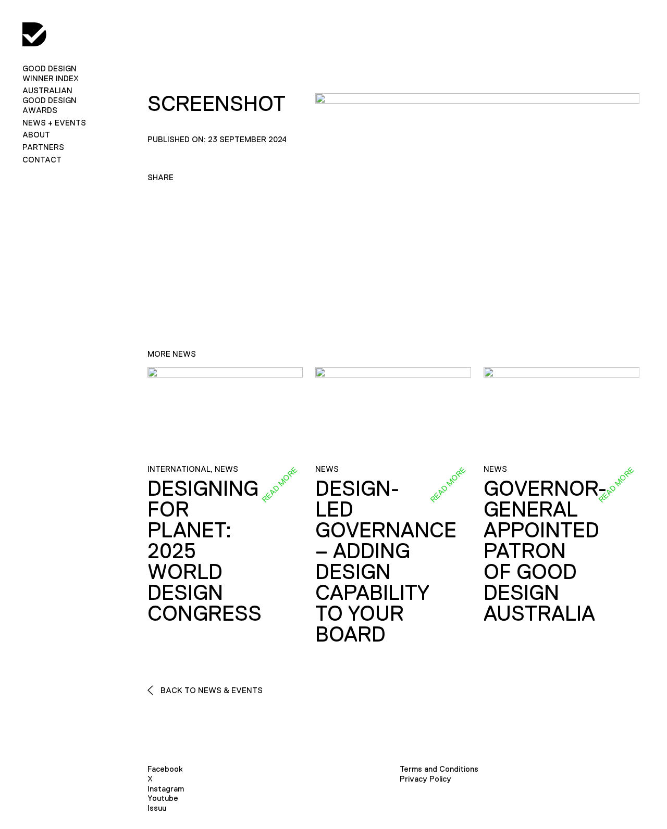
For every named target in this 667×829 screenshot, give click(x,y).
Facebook (165, 768)
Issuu (156, 807)
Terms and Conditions (439, 768)
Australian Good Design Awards (49, 100)
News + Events (54, 122)
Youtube (162, 798)
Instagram (165, 788)
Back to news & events (210, 690)
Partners (43, 147)
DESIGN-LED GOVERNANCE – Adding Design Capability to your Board (385, 561)
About (36, 134)
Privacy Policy (425, 778)
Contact (41, 159)
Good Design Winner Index (50, 73)
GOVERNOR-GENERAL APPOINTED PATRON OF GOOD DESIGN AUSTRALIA (545, 551)
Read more (280, 485)
